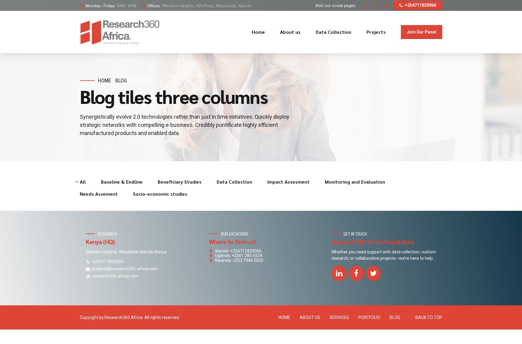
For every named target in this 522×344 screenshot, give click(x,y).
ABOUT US (310, 317)
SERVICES (339, 317)
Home (258, 32)
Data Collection (333, 32)
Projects (376, 32)
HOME (284, 317)
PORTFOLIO (369, 317)
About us (290, 32)
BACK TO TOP (428, 317)
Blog (121, 80)
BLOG (395, 317)
